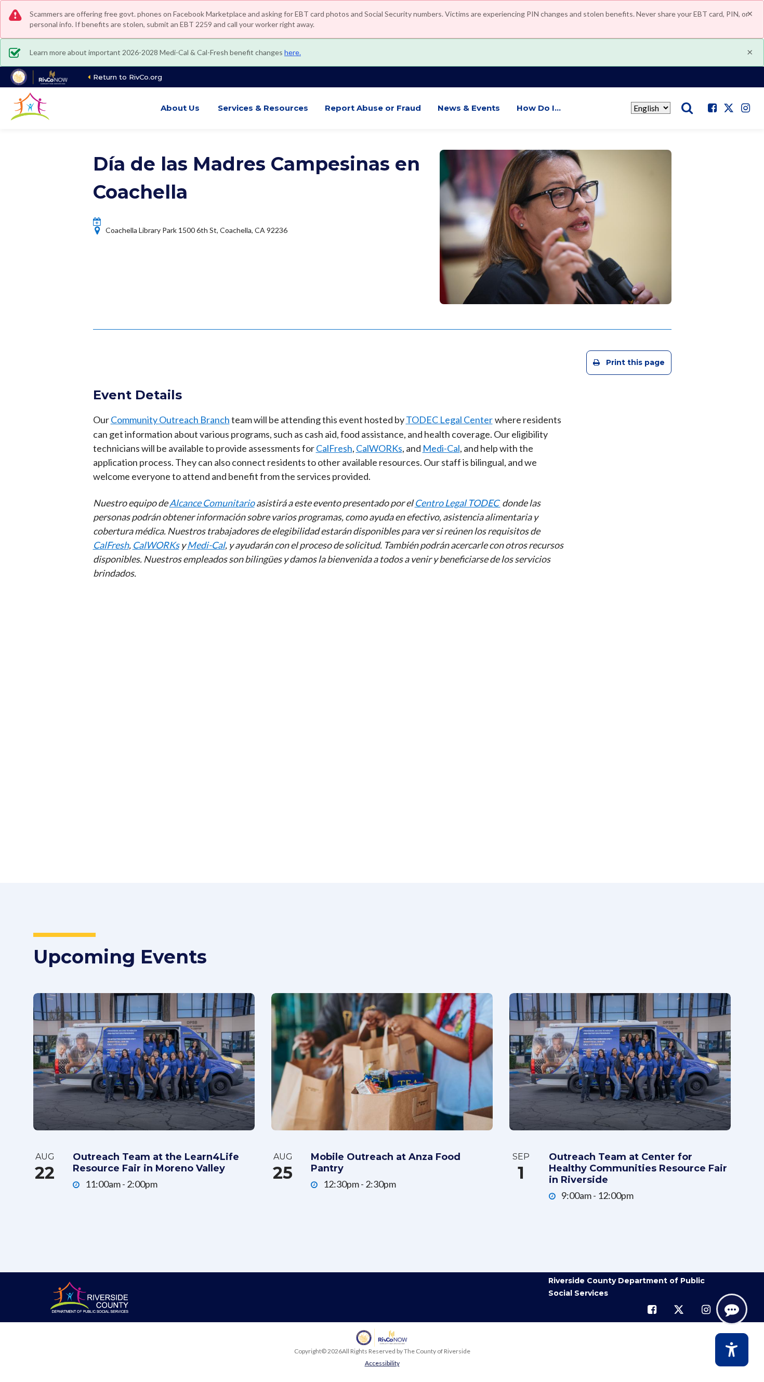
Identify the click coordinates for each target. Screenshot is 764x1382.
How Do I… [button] (539, 108)
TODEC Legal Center (449, 419)
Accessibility (382, 1363)
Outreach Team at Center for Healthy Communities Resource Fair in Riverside (638, 1168)
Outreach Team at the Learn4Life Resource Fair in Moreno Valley (156, 1162)
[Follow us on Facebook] (712, 108)
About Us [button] (180, 108)
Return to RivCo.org (127, 77)
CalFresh (334, 448)
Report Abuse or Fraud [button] (373, 108)
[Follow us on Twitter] (728, 108)
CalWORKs (379, 448)
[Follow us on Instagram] (745, 108)
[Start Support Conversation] (731, 1309)
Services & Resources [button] (263, 108)
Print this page (635, 362)
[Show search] (687, 108)
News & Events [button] (469, 108)
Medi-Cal (441, 448)
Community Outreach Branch (170, 419)
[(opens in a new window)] (39, 77)
